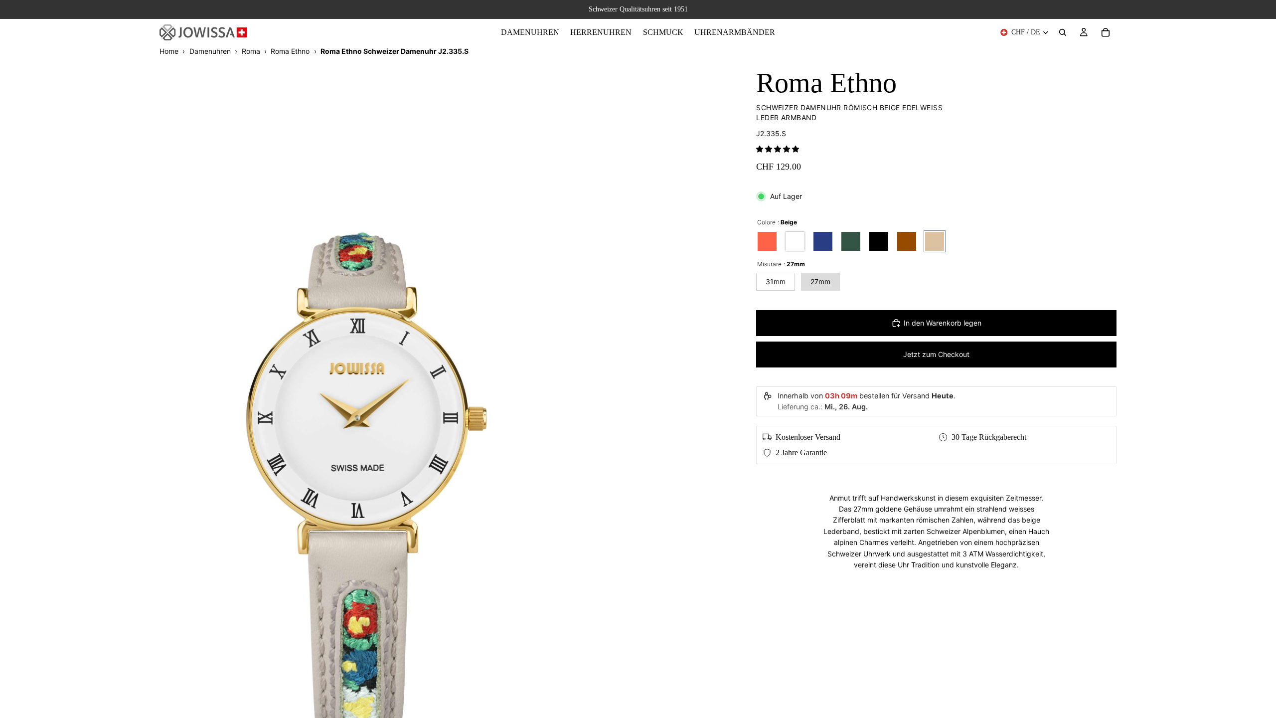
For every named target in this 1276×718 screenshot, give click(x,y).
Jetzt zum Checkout (936, 354)
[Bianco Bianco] (795, 241)
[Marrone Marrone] (907, 241)
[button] (777, 149)
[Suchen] (1063, 32)
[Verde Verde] (851, 241)
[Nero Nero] (879, 241)
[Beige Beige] (935, 241)
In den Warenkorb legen (942, 323)
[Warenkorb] (1105, 32)
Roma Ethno (290, 51)
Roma (251, 51)
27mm (820, 281)
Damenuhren (210, 51)
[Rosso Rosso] (767, 241)
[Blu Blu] (823, 241)
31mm (776, 281)
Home (169, 51)
